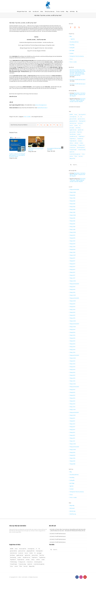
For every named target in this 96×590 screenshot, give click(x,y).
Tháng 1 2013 (72, 381)
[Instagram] (75, 27)
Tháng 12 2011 (73, 409)
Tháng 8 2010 (72, 455)
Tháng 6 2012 (72, 395)
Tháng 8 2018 (72, 249)
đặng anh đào (72, 158)
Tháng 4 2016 (72, 289)
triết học (71, 143)
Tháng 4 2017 (72, 269)
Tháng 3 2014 (72, 346)
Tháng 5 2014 (72, 341)
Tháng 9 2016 (72, 286)
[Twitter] (79, 27)
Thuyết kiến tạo (73, 138)
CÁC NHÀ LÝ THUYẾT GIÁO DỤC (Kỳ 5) (77, 83)
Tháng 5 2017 (72, 266)
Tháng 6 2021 (72, 223)
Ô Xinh (75, 156)
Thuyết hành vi (81, 136)
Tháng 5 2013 (72, 369)
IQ (79, 125)
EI (78, 116)
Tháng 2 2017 (72, 275)
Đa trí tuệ (80, 156)
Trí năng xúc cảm (81, 145)
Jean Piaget (72, 50)
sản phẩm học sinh (73, 136)
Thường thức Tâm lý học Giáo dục (77, 56)
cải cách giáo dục (73, 116)
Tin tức (71, 59)
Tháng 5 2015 (72, 312)
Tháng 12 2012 (73, 383)
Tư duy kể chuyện (73, 149)
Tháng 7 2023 (72, 198)
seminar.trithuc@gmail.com (41, 105)
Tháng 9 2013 (72, 361)
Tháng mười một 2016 (74, 283)
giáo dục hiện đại (73, 118)
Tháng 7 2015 (72, 309)
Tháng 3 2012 (72, 401)
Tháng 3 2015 (72, 315)
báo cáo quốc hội (82, 114)
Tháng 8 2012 (72, 392)
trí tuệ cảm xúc (72, 147)
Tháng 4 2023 (72, 206)
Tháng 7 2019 (72, 241)
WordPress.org (73, 514)
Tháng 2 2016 (72, 292)
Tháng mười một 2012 (74, 386)
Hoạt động (72, 44)
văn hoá (71, 156)
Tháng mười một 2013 (74, 355)
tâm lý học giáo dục (81, 147)
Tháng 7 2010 (72, 458)
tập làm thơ (72, 151)
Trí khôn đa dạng (73, 145)
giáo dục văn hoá (81, 118)
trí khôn (81, 143)
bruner (75, 114)
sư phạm (79, 134)
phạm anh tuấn (73, 132)
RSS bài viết (72, 508)
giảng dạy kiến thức (73, 121)
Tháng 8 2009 (72, 464)
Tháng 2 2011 (72, 438)
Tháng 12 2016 (73, 281)
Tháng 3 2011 (72, 435)
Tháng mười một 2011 (74, 412)
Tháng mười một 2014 (74, 323)
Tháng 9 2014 (72, 329)
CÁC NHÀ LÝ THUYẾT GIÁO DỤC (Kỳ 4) (57, 539)
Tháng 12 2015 (73, 295)
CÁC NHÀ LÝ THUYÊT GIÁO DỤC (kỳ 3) (57, 542)
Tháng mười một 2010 (74, 446)
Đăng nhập (72, 505)
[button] (76, 11)
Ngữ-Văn (73, 39)
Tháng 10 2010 (73, 449)
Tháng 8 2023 (72, 195)
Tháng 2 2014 (72, 349)
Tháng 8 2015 (72, 306)
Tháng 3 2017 (72, 272)
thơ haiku (80, 140)
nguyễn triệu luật (73, 129)
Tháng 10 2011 (73, 415)
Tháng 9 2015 (72, 303)
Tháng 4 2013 (72, 372)
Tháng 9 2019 (72, 235)
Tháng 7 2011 (72, 423)
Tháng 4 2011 (72, 432)
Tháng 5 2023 (72, 203)
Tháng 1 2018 (72, 252)
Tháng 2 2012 (72, 403)
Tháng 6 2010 (72, 461)
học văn (71, 125)
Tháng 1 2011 (72, 441)
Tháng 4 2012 (72, 398)
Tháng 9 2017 (72, 258)
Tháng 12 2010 (73, 443)
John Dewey (78, 127)
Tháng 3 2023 (72, 209)
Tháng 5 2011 (72, 429)
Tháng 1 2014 (72, 352)
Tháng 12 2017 (73, 255)
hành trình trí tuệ (73, 123)
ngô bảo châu (80, 129)
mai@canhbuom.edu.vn (42, 107)
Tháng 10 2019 (73, 232)
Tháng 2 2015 (72, 318)
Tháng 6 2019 (72, 243)
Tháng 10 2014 (73, 326)
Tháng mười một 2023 (74, 189)
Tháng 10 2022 (73, 215)
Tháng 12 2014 (73, 321)
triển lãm (76, 143)
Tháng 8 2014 (72, 332)
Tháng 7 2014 (72, 335)
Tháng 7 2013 (72, 363)
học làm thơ (80, 123)
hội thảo (76, 125)
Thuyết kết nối (80, 138)
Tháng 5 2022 (72, 220)
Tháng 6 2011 (72, 426)
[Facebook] (70, 27)
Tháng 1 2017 (72, 278)
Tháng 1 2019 (72, 246)
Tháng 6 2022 (72, 218)
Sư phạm (72, 53)
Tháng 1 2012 (72, 406)
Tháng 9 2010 (72, 452)
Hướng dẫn (72, 47)
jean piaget (72, 127)
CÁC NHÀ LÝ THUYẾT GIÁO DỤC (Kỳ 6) (77, 79)
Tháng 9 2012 (72, 389)
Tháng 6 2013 (72, 366)
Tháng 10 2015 (73, 301)
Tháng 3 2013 (72, 375)
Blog (71, 36)
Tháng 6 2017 (72, 263)
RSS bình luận (72, 511)
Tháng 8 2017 (72, 261)
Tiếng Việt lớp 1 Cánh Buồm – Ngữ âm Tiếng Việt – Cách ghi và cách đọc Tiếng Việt (78, 94)
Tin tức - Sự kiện (27, 116)
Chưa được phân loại (74, 42)
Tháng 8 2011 (72, 421)
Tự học (83, 154)
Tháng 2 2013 (72, 378)
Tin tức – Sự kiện (73, 62)
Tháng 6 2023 (72, 201)
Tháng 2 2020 (72, 226)
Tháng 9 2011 (72, 418)
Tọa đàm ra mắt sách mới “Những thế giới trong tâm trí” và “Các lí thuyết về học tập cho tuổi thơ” (17, 155)
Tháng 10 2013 (73, 358)
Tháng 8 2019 (72, 238)
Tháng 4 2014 (72, 343)
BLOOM (71, 114)
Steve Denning (72, 134)
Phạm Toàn (79, 132)
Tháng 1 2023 (72, 212)
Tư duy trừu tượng (81, 149)
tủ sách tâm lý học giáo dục (75, 154)
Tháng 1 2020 (72, 229)
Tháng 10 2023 (73, 192)
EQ (81, 116)
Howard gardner (82, 121)
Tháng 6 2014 (72, 338)
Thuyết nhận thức (73, 140)
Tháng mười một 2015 (74, 298)
